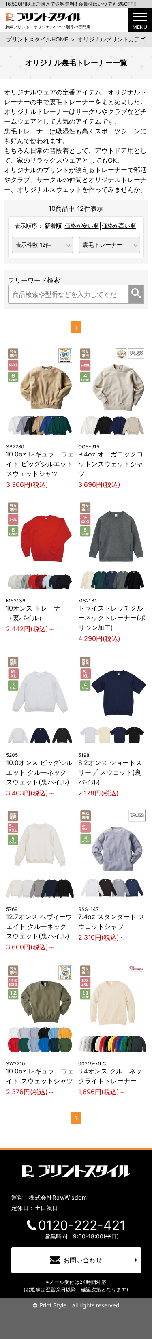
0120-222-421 (82, 1225)
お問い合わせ (82, 1260)
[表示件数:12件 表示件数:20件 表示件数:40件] (42, 244)
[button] (140, 20)
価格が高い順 (119, 226)
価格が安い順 (82, 226)
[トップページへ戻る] (43, 16)
